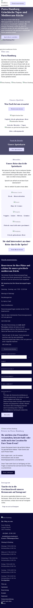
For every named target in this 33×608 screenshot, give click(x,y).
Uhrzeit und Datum (8, 353)
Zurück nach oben (6, 601)
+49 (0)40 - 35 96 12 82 (9, 533)
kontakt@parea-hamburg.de (10, 536)
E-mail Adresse (7, 384)
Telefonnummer (7, 376)
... (29, 357)
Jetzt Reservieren (17, 249)
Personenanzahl (7, 368)
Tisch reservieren (18, 3)
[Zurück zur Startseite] (4, 3)
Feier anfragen (8, 472)
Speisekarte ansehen (10, 37)
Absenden (7, 414)
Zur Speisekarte (17, 149)
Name (3, 361)
